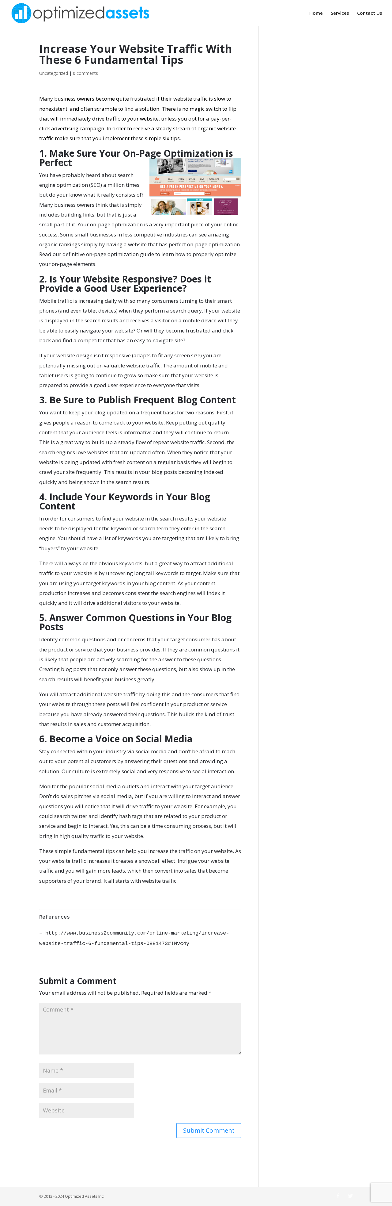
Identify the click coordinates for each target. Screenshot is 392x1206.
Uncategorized (53, 73)
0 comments (85, 73)
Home (316, 13)
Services (340, 13)
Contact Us (369, 13)
